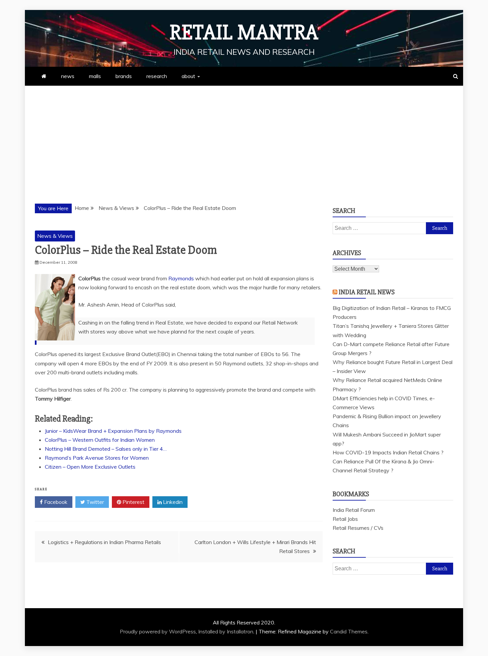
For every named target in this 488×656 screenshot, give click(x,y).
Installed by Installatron (225, 631)
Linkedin (172, 502)
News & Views (55, 236)
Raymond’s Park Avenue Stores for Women (97, 457)
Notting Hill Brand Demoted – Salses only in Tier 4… (106, 448)
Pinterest (132, 502)
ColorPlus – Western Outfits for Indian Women (100, 439)
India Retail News (367, 292)
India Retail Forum (354, 510)
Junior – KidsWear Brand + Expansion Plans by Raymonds (113, 430)
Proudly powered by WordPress (158, 631)
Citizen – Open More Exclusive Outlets (90, 466)
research (156, 76)
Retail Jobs (345, 518)
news (67, 76)
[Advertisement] (244, 135)
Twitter (94, 502)
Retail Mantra (244, 33)
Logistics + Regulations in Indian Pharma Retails (104, 542)
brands (124, 76)
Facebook (55, 502)
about (188, 76)
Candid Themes (348, 631)
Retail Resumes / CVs (358, 527)
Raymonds (181, 278)
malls (95, 76)
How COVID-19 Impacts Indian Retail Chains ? (388, 452)
